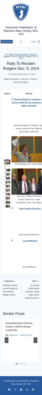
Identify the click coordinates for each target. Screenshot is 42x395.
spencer (14, 335)
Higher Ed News (11, 79)
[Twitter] (15, 390)
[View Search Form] (21, 42)
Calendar (7, 42)
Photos (33, 79)
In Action (25, 79)
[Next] (35, 340)
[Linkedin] (33, 390)
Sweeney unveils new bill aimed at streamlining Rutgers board (10, 288)
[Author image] (7, 335)
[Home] (6, 54)
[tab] (16, 363)
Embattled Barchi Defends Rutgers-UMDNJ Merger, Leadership (19, 326)
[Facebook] (9, 390)
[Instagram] (21, 390)
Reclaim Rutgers (21, 82)
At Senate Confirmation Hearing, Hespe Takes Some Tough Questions (32, 289)
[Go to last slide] (6, 340)
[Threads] (27, 390)
